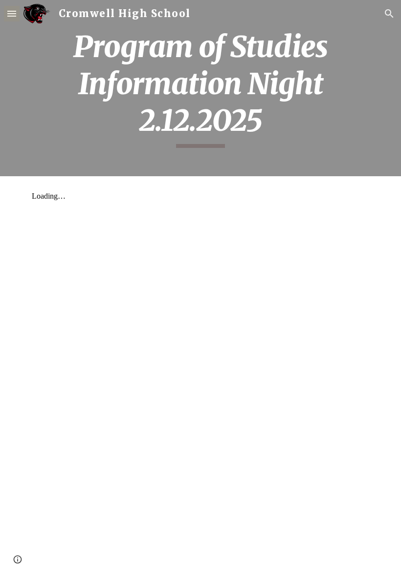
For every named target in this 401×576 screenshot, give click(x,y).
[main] (200, 88)
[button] (11, 13)
